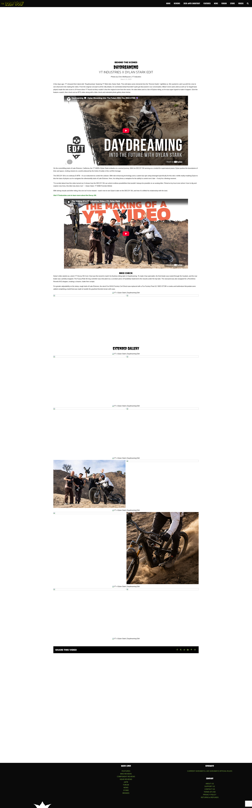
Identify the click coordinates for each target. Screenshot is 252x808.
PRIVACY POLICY (209, 795)
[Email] (195, 649)
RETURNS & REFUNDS (210, 797)
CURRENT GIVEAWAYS (196, 771)
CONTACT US (210, 789)
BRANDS (126, 793)
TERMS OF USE (210, 792)
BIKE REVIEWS (126, 774)
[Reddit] (184, 649)
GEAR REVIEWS (126, 779)
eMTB (126, 782)
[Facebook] (177, 649)
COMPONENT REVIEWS (126, 776)
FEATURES (126, 771)
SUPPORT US (209, 786)
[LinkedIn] (188, 649)
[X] (181, 649)
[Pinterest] (191, 649)
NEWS (126, 787)
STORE (126, 790)
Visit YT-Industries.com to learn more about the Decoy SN (74, 195)
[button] (248, 3)
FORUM (126, 785)
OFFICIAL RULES (225, 771)
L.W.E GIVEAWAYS (212, 771)
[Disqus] (126, 679)
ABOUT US (210, 783)
